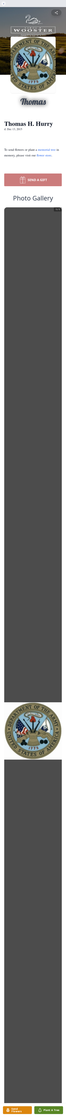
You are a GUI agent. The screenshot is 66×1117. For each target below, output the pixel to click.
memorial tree (47, 149)
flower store (44, 155)
